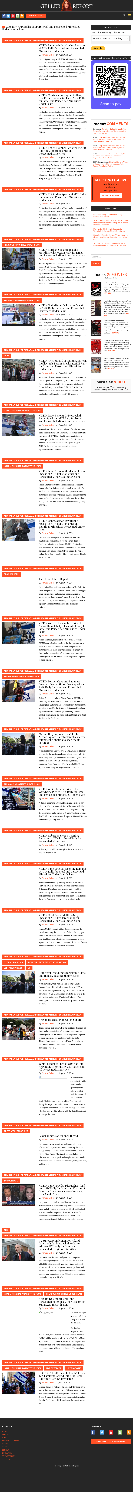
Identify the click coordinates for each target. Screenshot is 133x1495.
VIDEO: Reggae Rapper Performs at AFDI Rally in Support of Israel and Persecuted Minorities (63, 150)
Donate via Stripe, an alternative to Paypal (111, 58)
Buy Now (107, 293)
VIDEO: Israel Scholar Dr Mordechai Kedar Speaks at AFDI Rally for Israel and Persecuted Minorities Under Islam (62, 418)
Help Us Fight (110, 27)
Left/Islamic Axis (13, 968)
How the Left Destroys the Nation (47, 962)
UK (29, 968)
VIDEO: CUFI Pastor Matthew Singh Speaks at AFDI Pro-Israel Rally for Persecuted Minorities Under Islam (59, 917)
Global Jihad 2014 (13, 962)
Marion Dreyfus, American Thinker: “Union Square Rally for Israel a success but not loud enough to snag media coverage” (62, 738)
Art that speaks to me (16, 1131)
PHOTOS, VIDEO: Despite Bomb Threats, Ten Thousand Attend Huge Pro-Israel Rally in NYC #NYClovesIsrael (62, 1375)
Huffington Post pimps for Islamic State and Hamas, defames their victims (62, 974)
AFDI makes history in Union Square (60, 1019)
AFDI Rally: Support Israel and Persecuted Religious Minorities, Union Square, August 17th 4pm (62, 1301)
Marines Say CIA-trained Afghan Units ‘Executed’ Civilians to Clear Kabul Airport (109, 230)
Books (5, 1437)
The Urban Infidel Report (53, 579)
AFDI (6, 1230)
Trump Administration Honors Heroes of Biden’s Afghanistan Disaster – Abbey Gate (109, 244)
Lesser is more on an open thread (58, 1136)
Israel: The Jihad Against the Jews (22, 411)
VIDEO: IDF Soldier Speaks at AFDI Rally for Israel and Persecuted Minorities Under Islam (62, 197)
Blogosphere (11, 574)
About (4, 1431)
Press (4, 1447)
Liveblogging (73, 1368)
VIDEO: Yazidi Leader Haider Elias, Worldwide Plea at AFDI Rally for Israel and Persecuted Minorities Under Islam (62, 791)
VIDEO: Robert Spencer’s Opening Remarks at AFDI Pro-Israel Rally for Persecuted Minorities (60, 838)
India (6, 356)
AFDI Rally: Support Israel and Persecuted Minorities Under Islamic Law (42, 40)
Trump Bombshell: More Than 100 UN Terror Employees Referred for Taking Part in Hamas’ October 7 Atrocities (109, 139)
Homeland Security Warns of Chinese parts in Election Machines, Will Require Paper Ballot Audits (110, 156)
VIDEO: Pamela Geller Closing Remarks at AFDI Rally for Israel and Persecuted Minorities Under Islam (62, 48)
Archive (5, 1443)
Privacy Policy (8, 1456)
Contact (5, 1450)
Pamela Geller (48, 54)
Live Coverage (53, 1368)
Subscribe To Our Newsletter (110, 1441)
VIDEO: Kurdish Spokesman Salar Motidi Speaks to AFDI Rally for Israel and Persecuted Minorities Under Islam (62, 252)
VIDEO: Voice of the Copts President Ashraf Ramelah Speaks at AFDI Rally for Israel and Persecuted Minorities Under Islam (63, 627)
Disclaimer (7, 1453)
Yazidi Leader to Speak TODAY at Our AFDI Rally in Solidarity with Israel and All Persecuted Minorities (62, 1066)
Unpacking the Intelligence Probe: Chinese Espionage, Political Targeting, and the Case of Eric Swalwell (109, 131)
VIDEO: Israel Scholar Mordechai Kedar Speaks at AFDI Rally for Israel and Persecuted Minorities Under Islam (62, 473)
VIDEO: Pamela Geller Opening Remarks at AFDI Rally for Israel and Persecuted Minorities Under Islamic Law (63, 871)
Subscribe (6, 1459)
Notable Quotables (10, 1440)
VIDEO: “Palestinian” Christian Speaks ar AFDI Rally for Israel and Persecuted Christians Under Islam (62, 308)
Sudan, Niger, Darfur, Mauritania (21, 676)
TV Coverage (11, 1181)
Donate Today (35, 15)
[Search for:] (111, 256)
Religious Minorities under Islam (21, 245)
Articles (5, 1434)
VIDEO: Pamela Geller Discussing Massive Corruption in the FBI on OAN (111, 388)
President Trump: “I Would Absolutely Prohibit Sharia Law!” (107, 215)
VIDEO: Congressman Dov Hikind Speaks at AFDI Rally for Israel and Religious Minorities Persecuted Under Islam (62, 525)
